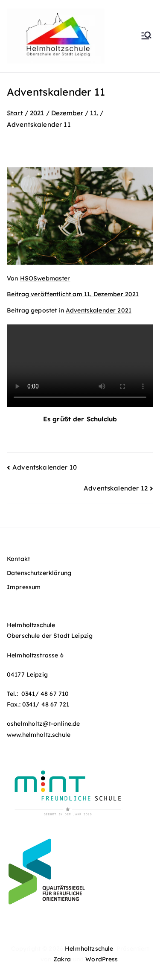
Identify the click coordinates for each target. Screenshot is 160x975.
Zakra (62, 959)
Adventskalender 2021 (98, 310)
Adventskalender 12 (116, 488)
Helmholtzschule (89, 948)
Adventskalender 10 (44, 467)
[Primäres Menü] (146, 36)
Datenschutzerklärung (39, 573)
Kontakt (18, 559)
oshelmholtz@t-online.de (43, 723)
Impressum (24, 587)
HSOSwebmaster (45, 278)
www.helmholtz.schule (38, 735)
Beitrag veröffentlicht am (73, 294)
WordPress (101, 959)
